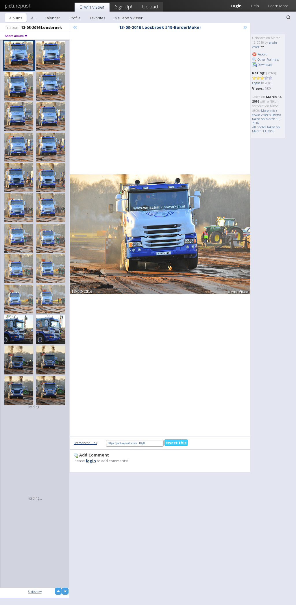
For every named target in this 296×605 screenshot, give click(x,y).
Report (262, 54)
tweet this (176, 442)
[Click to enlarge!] (160, 234)
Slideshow (35, 591)
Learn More (278, 5)
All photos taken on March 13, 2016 (266, 129)
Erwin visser (92, 6)
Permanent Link (85, 443)
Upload (150, 6)
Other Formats (268, 59)
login (91, 460)
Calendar (52, 18)
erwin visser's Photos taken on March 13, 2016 (266, 119)
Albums (15, 18)
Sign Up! (123, 6)
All (33, 18)
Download (264, 64)
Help (255, 5)
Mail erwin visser (128, 18)
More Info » (269, 110)
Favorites (97, 18)
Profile (75, 18)
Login (256, 83)
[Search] (288, 17)
